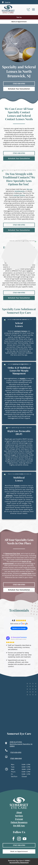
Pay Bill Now (19, 825)
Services (19, 815)
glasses (9, 495)
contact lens (26, 573)
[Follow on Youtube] (24, 838)
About (19, 812)
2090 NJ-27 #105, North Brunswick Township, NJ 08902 (21, 744)
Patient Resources (19, 822)
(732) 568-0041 (16, 758)
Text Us (19, 17)
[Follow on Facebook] (12, 838)
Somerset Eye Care (12, 554)
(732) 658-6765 (19, 84)
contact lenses (19, 195)
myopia (22, 378)
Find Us (7, 2)
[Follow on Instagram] (18, 838)
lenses (17, 486)
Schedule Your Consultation (19, 89)
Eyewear (19, 819)
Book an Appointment (19, 22)
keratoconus (20, 191)
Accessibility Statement (19, 863)
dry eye (29, 189)
